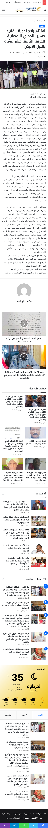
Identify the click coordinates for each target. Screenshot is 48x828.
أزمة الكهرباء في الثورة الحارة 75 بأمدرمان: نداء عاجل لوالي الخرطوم (15, 548)
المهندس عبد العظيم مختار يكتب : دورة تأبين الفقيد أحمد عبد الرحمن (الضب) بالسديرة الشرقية (13, 476)
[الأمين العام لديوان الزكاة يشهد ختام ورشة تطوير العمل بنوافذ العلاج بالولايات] (38, 521)
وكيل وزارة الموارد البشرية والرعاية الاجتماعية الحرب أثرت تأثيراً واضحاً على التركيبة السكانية (17, 562)
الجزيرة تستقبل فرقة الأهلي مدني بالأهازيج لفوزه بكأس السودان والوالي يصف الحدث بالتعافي (36, 414)
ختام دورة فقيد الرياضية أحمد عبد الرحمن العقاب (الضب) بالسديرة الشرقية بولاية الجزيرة (36, 476)
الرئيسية (40, 20)
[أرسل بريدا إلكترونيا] (30, 53)
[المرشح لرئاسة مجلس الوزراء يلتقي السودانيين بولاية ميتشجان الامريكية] (38, 606)
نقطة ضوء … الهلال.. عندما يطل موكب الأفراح (36, 442)
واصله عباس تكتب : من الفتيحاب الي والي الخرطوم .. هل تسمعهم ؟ (16, 651)
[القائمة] (3, 11)
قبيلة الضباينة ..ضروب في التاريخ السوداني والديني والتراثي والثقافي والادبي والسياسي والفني (16, 638)
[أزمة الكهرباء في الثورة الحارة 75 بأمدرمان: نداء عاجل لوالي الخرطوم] (38, 549)
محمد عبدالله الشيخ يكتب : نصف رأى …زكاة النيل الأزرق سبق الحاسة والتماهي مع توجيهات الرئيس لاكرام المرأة (16, 534)
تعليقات (8, 715)
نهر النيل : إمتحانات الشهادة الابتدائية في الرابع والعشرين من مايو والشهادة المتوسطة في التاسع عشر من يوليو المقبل (16, 591)
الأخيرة (24, 715)
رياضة (33, 20)
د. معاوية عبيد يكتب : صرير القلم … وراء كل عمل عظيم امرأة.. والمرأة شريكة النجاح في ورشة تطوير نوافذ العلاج (16, 506)
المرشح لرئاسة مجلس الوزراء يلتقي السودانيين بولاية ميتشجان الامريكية (15, 605)
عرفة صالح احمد (36, 53)
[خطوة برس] (28, 9)
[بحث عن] (44, 11)
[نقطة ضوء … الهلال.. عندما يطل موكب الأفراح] (35, 432)
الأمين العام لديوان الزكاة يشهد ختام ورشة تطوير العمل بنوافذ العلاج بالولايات (16, 519)
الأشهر (40, 715)
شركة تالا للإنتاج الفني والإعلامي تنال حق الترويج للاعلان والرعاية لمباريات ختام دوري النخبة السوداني (13, 446)
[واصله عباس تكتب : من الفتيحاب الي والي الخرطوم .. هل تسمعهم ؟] (38, 654)
